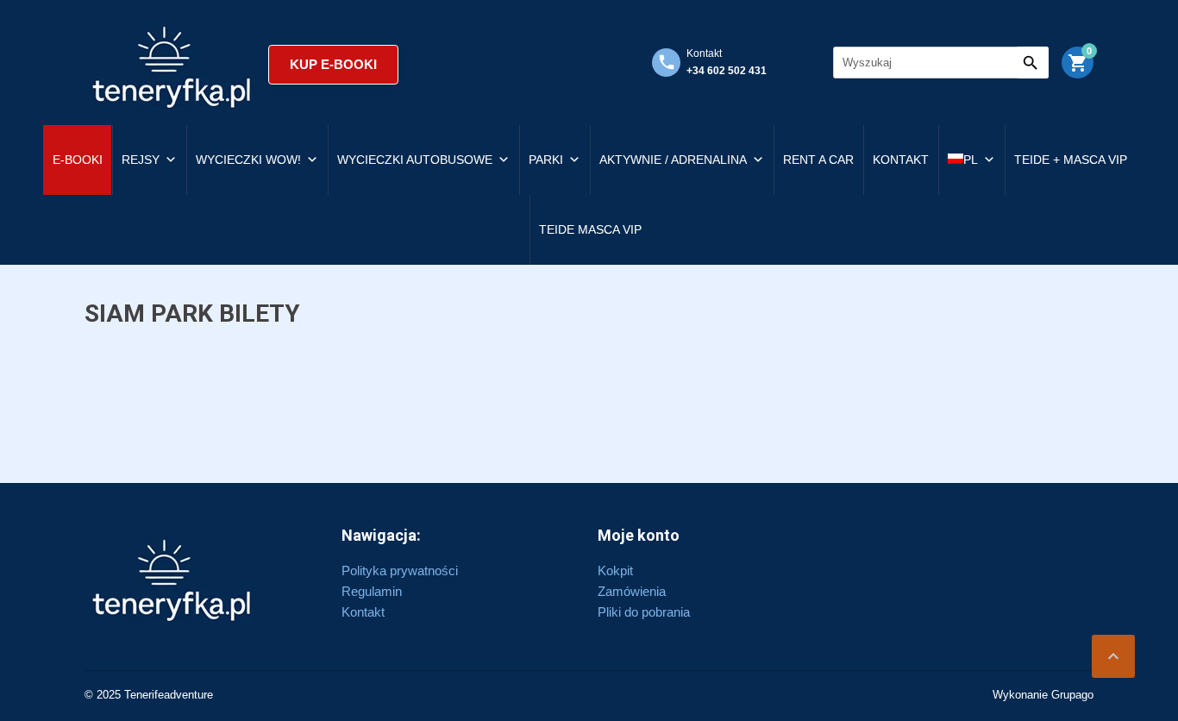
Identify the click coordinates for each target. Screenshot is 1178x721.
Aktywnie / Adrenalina (673, 159)
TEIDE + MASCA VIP (1070, 159)
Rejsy (141, 159)
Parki (546, 159)
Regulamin (371, 591)
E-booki (78, 159)
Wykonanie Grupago (1043, 694)
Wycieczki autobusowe (414, 159)
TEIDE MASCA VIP (590, 229)
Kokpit (615, 570)
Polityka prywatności (399, 570)
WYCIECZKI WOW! (248, 159)
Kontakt (901, 159)
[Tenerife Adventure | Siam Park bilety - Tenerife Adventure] (172, 64)
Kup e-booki (333, 64)
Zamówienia (632, 591)
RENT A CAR (818, 159)
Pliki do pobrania (644, 612)
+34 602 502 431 (726, 71)
